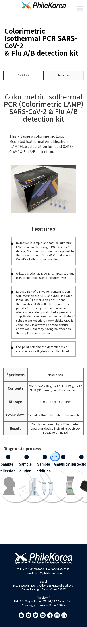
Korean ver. (63, 75)
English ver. (23, 75)
